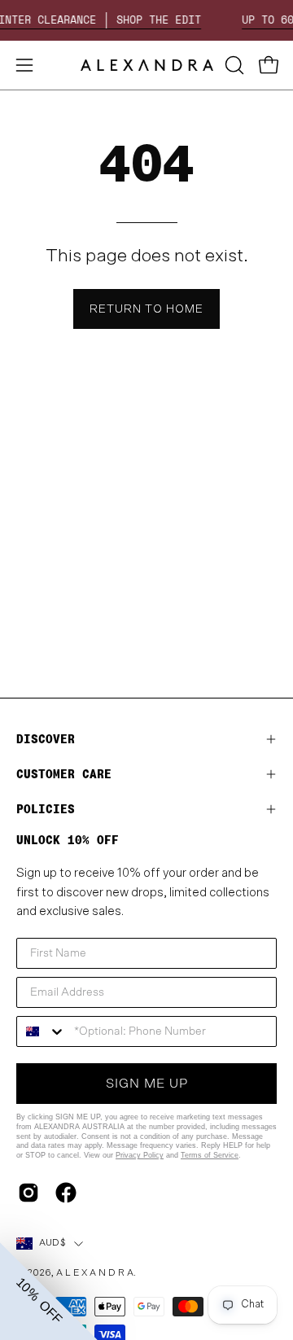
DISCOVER (45, 739)
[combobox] (41, 1031)
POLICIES (45, 809)
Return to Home (146, 309)
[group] (146, 20)
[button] (232, 65)
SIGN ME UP (147, 1083)
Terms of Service (209, 1155)
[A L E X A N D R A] (147, 65)
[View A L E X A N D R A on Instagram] (28, 1192)
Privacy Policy (140, 1155)
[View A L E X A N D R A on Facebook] (66, 1192)
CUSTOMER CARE (64, 774)
